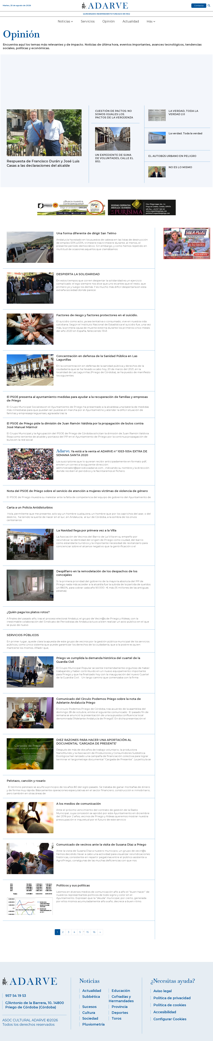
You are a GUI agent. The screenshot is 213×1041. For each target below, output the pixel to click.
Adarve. (63, 450)
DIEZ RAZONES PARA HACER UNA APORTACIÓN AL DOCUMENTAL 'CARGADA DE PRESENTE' (93, 741)
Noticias (64, 21)
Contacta (198, 5)
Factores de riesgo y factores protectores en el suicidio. (97, 315)
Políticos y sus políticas (73, 885)
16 (94, 932)
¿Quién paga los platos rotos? (28, 612)
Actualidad (131, 21)
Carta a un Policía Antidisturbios (30, 507)
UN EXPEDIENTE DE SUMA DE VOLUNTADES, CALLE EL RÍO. (114, 158)
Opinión (108, 21)
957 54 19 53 (15, 996)
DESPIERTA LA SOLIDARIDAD (78, 274)
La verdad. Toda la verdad (185, 133)
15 (87, 932)
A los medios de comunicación (78, 803)
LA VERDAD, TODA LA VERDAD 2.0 (183, 112)
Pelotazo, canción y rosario (26, 781)
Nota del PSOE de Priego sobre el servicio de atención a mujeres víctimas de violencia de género (77, 491)
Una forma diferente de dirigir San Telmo (86, 233)
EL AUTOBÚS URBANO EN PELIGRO (172, 156)
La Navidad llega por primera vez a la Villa (86, 530)
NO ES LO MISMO (180, 167)
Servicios (88, 21)
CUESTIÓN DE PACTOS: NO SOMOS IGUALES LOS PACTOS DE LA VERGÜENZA (114, 114)
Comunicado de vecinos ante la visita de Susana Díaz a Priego (101, 844)
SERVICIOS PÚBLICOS (23, 635)
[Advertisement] (106, 82)
